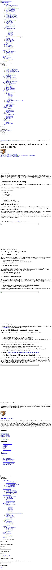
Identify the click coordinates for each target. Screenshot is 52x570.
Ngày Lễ (7, 58)
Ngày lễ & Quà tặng (7, 57)
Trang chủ (3, 140)
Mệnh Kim (10, 31)
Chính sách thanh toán (5, 435)
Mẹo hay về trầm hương (11, 7)
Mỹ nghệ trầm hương (10, 9)
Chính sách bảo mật (5, 433)
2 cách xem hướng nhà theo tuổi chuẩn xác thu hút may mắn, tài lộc (23, 352)
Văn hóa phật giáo (10, 46)
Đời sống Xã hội (9, 53)
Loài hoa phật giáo (10, 47)
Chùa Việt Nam (9, 45)
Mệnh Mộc (10, 32)
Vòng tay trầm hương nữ (11, 14)
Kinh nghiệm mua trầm (10, 10)
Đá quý (4, 56)
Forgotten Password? (5, 555)
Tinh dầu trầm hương (10, 25)
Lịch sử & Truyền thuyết (11, 51)
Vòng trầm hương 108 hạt (11, 16)
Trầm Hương (5, 4)
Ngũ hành (8, 29)
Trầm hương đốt (9, 22)
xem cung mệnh (16, 221)
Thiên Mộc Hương (4, 453)
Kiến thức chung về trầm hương (12, 8)
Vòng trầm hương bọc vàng (11, 17)
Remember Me (5, 551)
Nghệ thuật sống (9, 52)
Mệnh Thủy (10, 33)
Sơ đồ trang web (4, 438)
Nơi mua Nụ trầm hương (11, 11)
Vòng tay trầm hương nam (11, 15)
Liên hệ (4, 61)
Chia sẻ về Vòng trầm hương (12, 5)
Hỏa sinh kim (6, 327)
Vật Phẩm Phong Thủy (10, 28)
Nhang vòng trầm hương (11, 20)
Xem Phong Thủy (9, 39)
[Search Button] (11, 63)
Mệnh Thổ (10, 35)
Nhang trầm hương (7, 19)
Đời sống (5, 50)
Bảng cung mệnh (9, 43)
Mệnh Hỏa (10, 34)
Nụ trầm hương (9, 21)
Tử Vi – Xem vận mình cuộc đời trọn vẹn (14, 37)
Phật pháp (8, 49)
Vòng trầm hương (7, 13)
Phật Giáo (5, 44)
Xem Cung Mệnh (9, 41)
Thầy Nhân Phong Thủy (12, 154)
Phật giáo (5, 446)
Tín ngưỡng (8, 55)
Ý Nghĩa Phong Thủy (10, 40)
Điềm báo (8, 38)
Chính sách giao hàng (5, 436)
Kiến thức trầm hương (7, 444)
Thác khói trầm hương (10, 26)
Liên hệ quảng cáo (4, 439)
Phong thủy (5, 445)
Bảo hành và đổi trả (5, 434)
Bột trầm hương (9, 23)
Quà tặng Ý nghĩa (9, 59)
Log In (2, 567)
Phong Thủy (5, 27)
